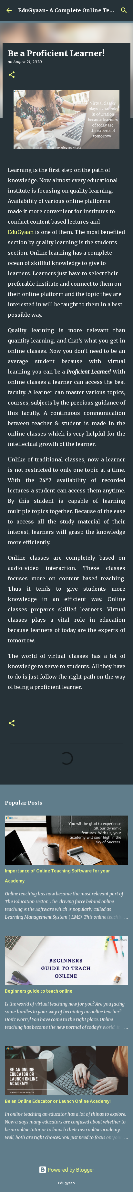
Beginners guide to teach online (38, 991)
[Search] (124, 10)
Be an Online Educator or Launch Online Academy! (58, 1101)
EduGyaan (21, 232)
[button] (11, 75)
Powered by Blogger (70, 1170)
